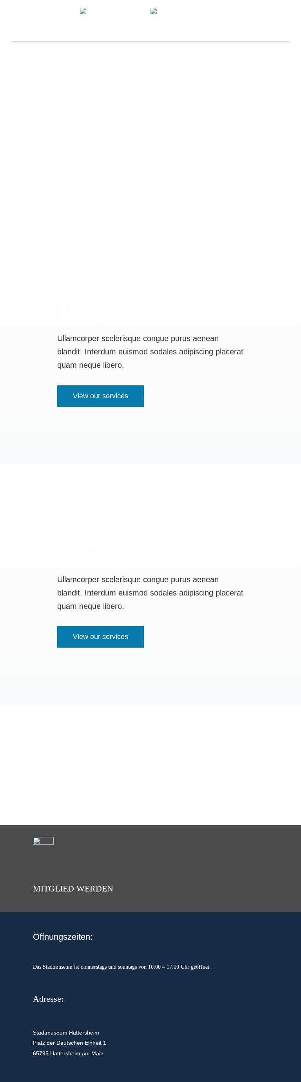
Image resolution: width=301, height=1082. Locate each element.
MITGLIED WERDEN (73, 888)
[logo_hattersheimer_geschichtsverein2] (115, 11)
